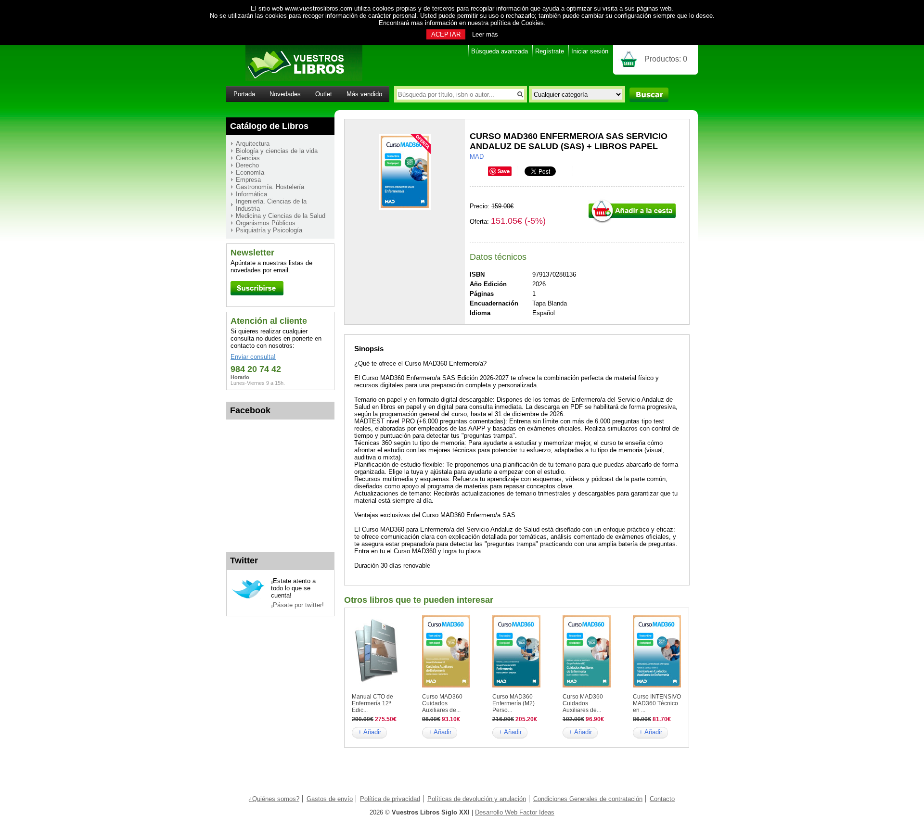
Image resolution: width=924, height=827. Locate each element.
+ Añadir (369, 732)
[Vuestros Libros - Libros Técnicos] (294, 78)
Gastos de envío (330, 798)
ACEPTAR (446, 34)
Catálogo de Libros (269, 126)
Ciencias (248, 158)
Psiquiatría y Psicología (269, 230)
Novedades (285, 94)
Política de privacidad (390, 798)
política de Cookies (517, 22)
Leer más (485, 34)
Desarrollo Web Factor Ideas (514, 812)
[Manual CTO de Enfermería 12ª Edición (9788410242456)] (376, 685)
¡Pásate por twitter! (297, 605)
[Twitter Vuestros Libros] (248, 597)
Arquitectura (253, 143)
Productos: (665, 59)
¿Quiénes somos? (273, 798)
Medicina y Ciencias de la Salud (280, 215)
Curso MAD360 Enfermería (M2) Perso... (513, 703)
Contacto (662, 798)
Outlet (323, 94)
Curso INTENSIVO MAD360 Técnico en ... (657, 703)
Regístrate (549, 51)
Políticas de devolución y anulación (476, 798)
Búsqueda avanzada (499, 51)
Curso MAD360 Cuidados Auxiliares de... (442, 703)
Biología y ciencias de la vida (277, 150)
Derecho (247, 165)
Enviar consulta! (253, 356)
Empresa (248, 179)
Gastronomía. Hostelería (270, 187)
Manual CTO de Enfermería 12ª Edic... (372, 703)
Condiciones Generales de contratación (587, 798)
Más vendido (364, 94)
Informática (251, 194)
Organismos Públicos (265, 223)
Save (504, 171)
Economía (250, 172)
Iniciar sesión (589, 51)
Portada (244, 94)
